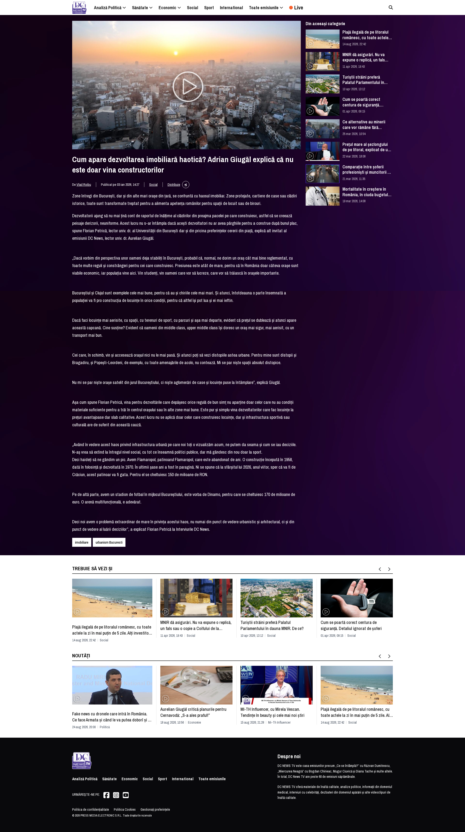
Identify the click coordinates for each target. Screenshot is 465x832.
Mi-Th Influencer (279, 722)
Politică (105, 727)
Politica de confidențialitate (90, 809)
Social (153, 184)
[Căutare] (391, 7)
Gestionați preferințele (155, 809)
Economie (194, 722)
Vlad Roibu (84, 184)
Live (298, 7)
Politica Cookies (125, 809)
